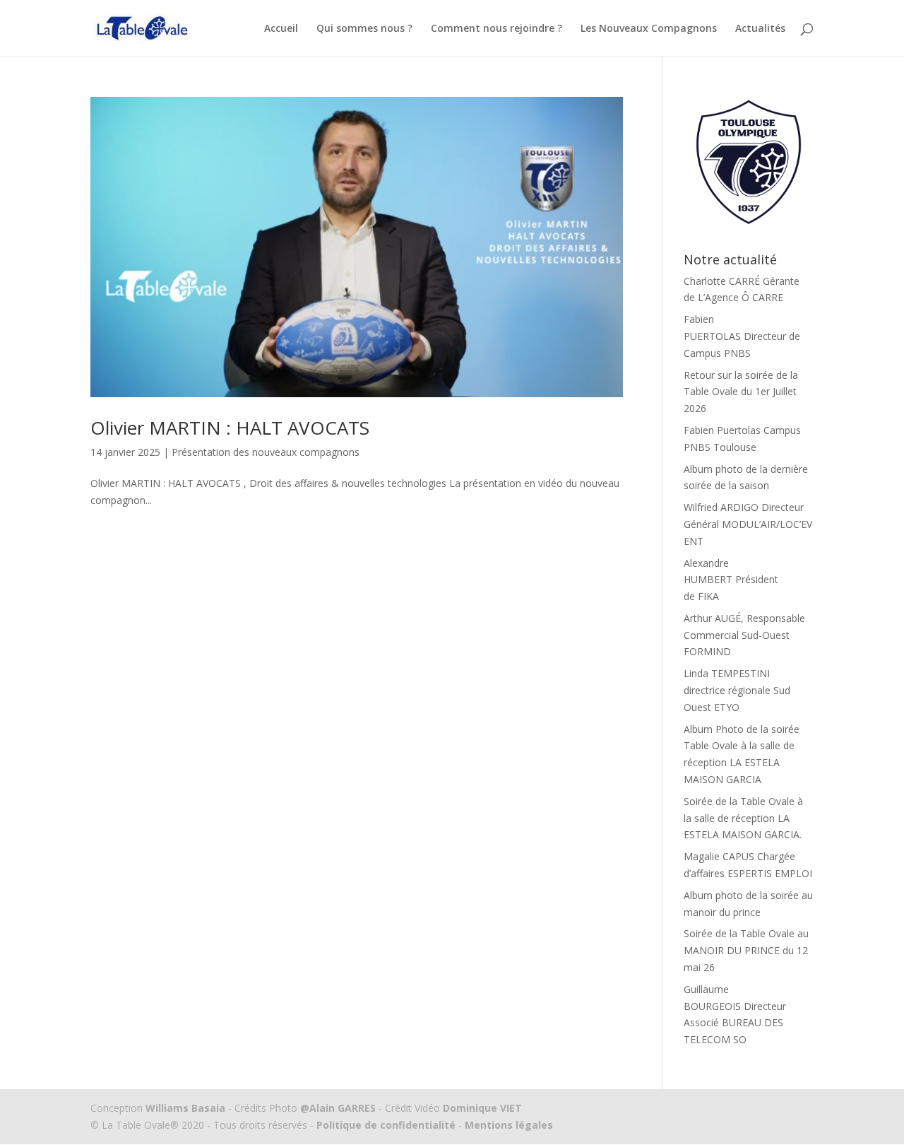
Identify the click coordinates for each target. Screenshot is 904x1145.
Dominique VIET (482, 1108)
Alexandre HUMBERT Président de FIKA (731, 580)
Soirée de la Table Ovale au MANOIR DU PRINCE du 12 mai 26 (746, 950)
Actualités (760, 29)
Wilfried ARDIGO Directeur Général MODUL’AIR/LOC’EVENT (748, 524)
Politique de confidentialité (386, 1125)
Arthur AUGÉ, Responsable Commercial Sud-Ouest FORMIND (744, 635)
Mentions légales (507, 1125)
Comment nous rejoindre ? (496, 29)
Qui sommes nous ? (364, 29)
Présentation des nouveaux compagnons (265, 452)
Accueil (281, 29)
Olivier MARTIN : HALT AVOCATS (229, 427)
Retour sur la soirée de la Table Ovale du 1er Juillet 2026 (741, 392)
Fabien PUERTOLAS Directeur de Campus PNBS (742, 336)
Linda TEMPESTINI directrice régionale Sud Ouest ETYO (737, 690)
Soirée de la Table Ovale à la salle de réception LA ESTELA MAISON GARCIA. (743, 818)
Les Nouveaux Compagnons (649, 29)
